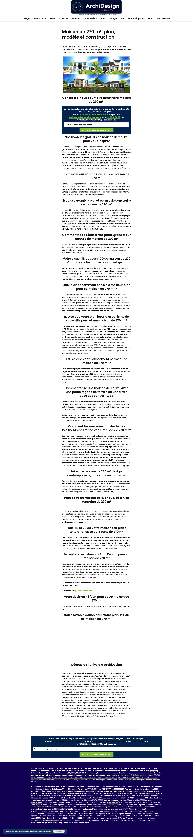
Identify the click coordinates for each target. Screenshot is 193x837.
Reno (52, 18)
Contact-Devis (163, 18)
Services (76, 18)
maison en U (72, 689)
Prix (122, 18)
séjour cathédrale (78, 692)
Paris (116, 716)
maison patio (98, 678)
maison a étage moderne (87, 684)
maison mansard (73, 678)
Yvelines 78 (97, 713)
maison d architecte (105, 697)
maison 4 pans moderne (87, 686)
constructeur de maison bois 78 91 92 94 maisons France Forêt (92, 777)
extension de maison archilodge (130, 777)
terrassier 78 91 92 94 (129, 775)
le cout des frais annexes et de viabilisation (99, 708)
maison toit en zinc (98, 689)
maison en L (119, 686)
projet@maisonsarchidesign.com (85, 117)
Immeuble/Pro (90, 18)
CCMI (125, 705)
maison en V (83, 689)
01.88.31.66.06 (113, 117)
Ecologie (113, 18)
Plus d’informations (45, 831)
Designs (26, 18)
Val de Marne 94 (72, 716)
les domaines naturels (42, 777)
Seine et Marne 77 (88, 716)
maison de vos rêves (73, 700)
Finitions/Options (136, 18)
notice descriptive (72, 708)
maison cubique (111, 678)
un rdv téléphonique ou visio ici (94, 114)
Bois (103, 18)
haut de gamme (89, 697)
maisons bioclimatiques (75, 694)
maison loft (87, 678)
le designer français (59, 777)
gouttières (108, 702)
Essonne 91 (107, 713)
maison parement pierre (85, 681)
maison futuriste (106, 686)
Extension (63, 18)
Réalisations (40, 18)
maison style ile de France (108, 681)
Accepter (59, 831)
